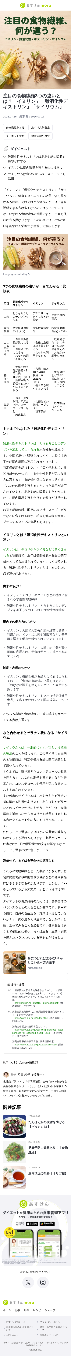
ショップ (50, 1310)
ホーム (7, 1310)
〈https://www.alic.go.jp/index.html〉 (30, 1018)
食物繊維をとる (15, 127)
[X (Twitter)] (28, 1282)
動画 (26, 1310)
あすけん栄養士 (40, 127)
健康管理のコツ (40, 135)
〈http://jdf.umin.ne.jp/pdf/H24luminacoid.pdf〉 (36, 1003)
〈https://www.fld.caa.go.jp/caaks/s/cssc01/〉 (35, 1044)
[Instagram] (43, 1282)
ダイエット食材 (15, 135)
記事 (17, 1310)
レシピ (37, 1310)
